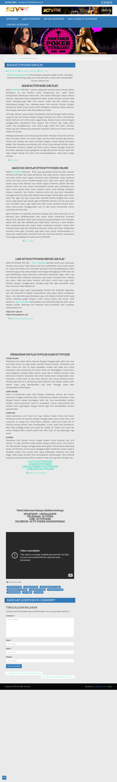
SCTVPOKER (16, 90)
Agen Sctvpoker (22, 302)
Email (8, 649)
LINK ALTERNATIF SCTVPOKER (40, 466)
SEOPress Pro (100, 687)
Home (8, 58)
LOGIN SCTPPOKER (31, 19)
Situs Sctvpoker (38, 263)
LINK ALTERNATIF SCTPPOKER (82, 19)
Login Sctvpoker (14, 592)
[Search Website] (110, 2)
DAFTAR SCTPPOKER (54, 19)
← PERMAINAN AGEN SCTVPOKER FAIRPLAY (24, 673)
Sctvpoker (15, 58)
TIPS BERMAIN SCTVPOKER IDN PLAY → (58, 677)
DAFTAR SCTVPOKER (31, 587)
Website (9, 657)
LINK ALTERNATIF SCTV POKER (50, 587)
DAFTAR (40, 461)
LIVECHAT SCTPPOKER (18, 24)
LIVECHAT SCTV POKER (37, 590)
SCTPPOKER (12, 19)
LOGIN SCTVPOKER (40, 464)
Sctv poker (24, 71)
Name (9, 640)
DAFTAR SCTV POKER (14, 587)
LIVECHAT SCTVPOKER (40, 469)
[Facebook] (102, 2)
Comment (10, 616)
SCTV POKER (16, 172)
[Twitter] (104, 2)
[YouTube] (107, 2)
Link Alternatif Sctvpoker (17, 590)
